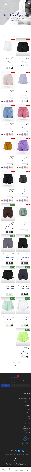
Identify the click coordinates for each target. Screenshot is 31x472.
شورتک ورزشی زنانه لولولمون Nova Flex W (19, 317)
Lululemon (11, 222)
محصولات (28, 412)
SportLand (11, 90)
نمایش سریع (23, 54)
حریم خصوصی (27, 432)
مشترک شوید (6, 386)
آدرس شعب (27, 418)
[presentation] (13, 101)
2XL (21, 65)
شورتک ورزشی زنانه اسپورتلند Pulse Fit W (20, 224)
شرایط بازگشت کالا (26, 428)
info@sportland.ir (23, 398)
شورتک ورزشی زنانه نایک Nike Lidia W (20, 92)
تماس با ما (28, 416)
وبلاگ (29, 414)
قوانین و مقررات (27, 430)
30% (28, 39)
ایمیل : (28, 398)
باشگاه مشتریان (27, 410)
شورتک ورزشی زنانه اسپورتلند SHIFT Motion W (18, 125)
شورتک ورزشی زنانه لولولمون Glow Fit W (20, 255)
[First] (18, 365)
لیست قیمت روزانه (20, 18)
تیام (11, 457)
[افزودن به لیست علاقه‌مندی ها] (18, 57)
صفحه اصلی (27, 407)
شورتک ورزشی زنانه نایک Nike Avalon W (20, 59)
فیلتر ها (27, 35)
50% (13, 39)
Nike (28, 57)
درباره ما (28, 420)
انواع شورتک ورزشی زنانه (15, 20)
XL (23, 65)
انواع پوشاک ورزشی (10, 18)
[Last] (12, 365)
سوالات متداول (27, 426)
